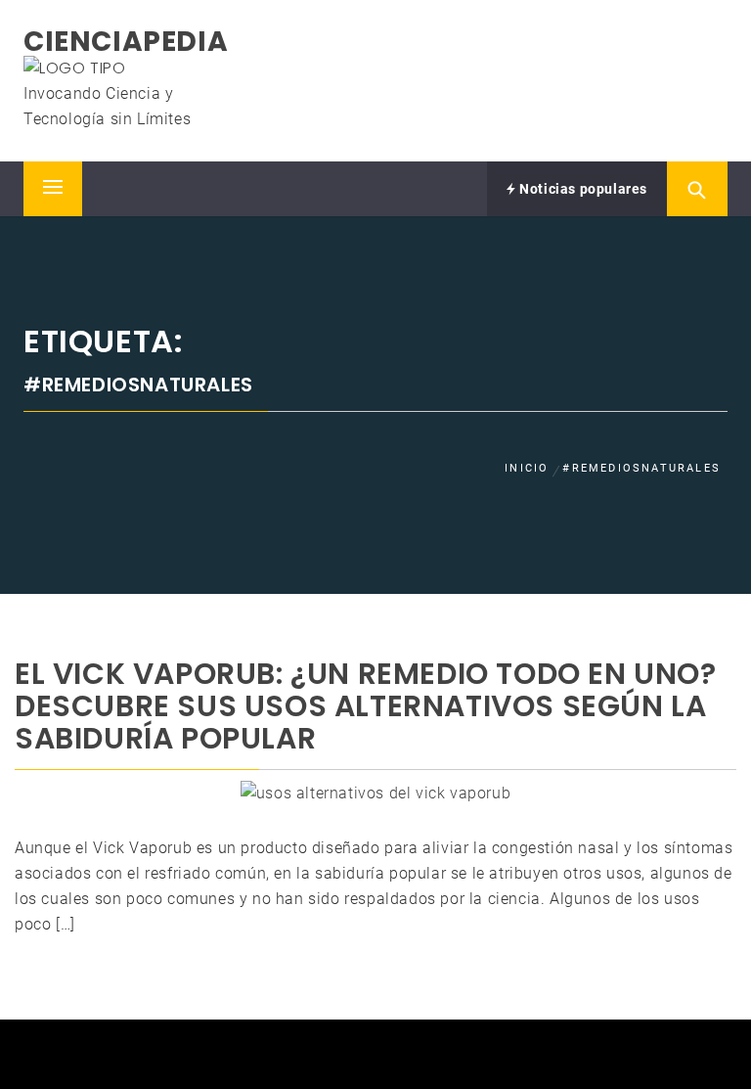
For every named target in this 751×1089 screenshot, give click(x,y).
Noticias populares (581, 189)
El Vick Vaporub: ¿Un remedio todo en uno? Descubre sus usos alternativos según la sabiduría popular (366, 706)
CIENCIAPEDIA (125, 42)
